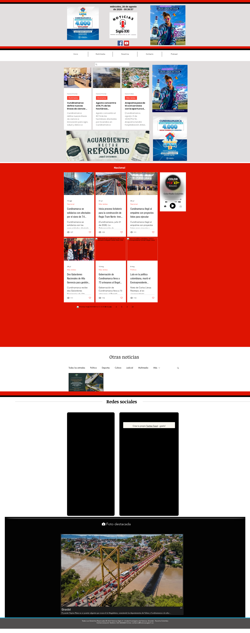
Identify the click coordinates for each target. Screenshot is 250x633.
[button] (178, 368)
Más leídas (130, 98)
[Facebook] (120, 43)
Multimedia (73, 98)
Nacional (70, 204)
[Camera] (103, 524)
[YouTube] (126, 43)
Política (133, 270)
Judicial (129, 368)
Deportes (106, 368)
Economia (102, 98)
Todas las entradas (77, 368)
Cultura (118, 368)
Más (155, 368)
